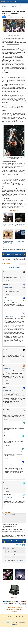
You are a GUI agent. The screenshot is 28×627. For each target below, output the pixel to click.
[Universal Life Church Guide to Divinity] (14, 603)
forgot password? (15, 554)
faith (10, 247)
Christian (7, 247)
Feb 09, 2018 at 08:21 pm (7, 368)
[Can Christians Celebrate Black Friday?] (20, 235)
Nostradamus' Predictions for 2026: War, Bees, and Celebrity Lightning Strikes (8, 242)
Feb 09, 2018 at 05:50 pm (8, 438)
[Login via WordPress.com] (17, 545)
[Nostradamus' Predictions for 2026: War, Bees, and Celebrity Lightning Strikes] (8, 235)
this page (7, 532)
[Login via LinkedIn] (23, 545)
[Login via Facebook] (25, 545)
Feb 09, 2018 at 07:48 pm (7, 390)
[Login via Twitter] (21, 545)
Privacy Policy (19, 620)
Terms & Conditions (9, 620)
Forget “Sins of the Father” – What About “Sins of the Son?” (8, 225)
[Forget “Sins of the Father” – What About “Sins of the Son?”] (8, 218)
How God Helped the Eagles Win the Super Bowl (13, 12)
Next (23, 8)
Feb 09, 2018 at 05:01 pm (8, 425)
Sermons (7, 245)
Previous (6, 8)
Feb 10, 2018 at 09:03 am (8, 451)
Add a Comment (15, 267)
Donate (12, 622)
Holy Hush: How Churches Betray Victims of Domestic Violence (20, 225)
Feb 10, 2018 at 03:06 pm (8, 316)
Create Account (21, 560)
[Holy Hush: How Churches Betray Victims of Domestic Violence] (20, 218)
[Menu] (25, 2)
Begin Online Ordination (14, 540)
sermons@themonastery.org (13, 44)
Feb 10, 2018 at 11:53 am (8, 300)
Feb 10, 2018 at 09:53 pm (7, 274)
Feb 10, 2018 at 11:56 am (9, 464)
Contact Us (14, 624)
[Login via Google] (19, 545)
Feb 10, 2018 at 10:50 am (7, 287)
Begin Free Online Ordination (14, 254)
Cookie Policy (5, 622)
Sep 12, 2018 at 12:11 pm (8, 497)
